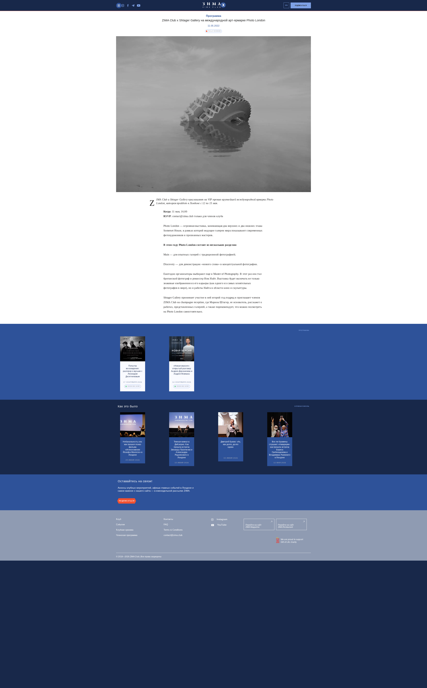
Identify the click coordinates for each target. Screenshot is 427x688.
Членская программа (126, 535)
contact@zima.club (173, 535)
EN (286, 5)
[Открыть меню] (118, 5)
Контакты (168, 519)
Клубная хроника (124, 530)
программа (304, 330)
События (120, 524)
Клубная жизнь (302, 406)
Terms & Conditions (173, 530)
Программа (213, 16)
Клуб (118, 519)
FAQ (166, 524)
